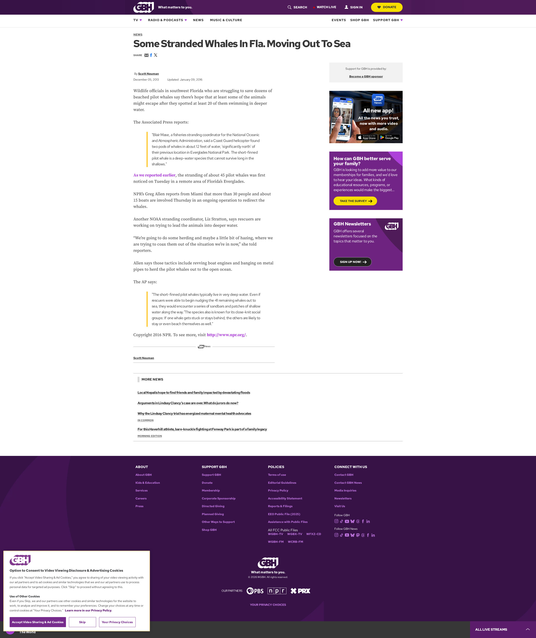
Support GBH (386, 20)
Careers (141, 498)
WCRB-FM (295, 542)
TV (135, 20)
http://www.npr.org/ (226, 335)
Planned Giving (213, 514)
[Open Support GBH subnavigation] (402, 20)
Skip (82, 622)
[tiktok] (341, 521)
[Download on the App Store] (367, 137)
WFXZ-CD (313, 534)
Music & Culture (226, 20)
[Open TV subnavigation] (141, 20)
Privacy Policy (278, 490)
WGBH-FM (276, 542)
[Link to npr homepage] (277, 590)
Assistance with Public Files (288, 522)
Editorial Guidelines (282, 483)
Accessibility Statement (285, 498)
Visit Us (339, 506)
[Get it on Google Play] (389, 137)
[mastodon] (358, 535)
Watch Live (326, 7)
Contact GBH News (348, 483)
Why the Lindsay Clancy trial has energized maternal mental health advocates (194, 413)
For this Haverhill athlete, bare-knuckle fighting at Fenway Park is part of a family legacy (202, 429)
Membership (211, 490)
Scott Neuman (148, 74)
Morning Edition (150, 436)
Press (139, 506)
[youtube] (347, 521)
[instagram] (336, 521)
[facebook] (363, 521)
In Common (145, 420)
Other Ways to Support (218, 522)
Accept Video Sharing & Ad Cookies (38, 622)
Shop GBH (359, 20)
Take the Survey (353, 201)
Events (339, 20)
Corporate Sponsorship (219, 498)
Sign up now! (350, 262)
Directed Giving (213, 506)
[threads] (358, 521)
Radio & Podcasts (165, 20)
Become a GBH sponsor (366, 76)
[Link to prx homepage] (300, 590)
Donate (389, 7)
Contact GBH (343, 475)
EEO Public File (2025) (284, 514)
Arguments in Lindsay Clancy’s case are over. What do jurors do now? (188, 403)
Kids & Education (147, 483)
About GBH (143, 475)
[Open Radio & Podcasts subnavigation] (186, 20)
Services (141, 490)
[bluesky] (352, 521)
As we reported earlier (154, 175)
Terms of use (277, 475)
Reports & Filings (280, 506)
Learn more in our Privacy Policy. (88, 610)
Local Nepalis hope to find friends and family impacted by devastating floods (194, 392)
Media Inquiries (345, 490)
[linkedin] (368, 521)
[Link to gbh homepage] (143, 7)
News (198, 20)
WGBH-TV (275, 534)
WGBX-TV (294, 534)
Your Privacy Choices (268, 605)
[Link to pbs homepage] (255, 590)
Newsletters (343, 498)
